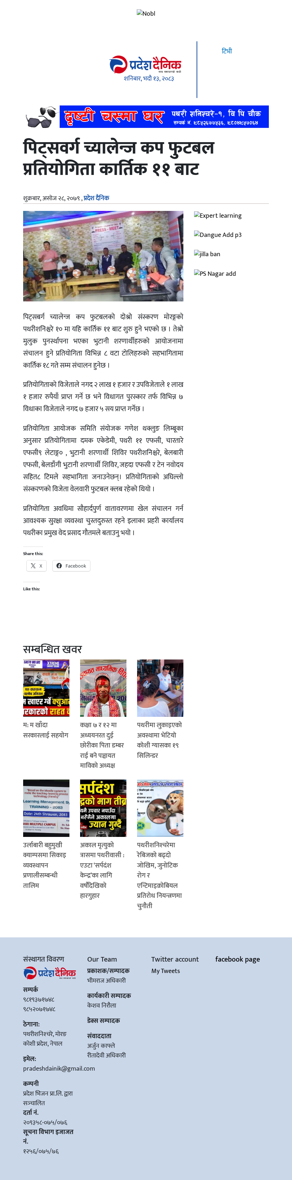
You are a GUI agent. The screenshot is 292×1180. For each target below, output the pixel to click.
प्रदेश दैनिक (96, 198)
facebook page (237, 959)
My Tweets (165, 971)
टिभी (226, 51)
